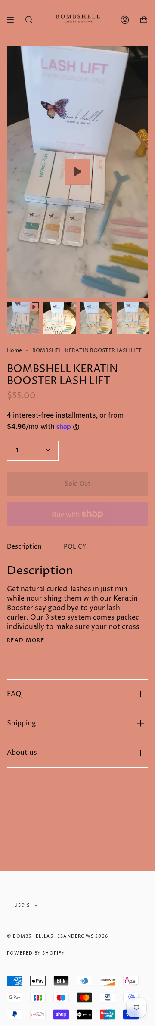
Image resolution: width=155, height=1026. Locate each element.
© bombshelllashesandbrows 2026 (57, 936)
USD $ (22, 905)
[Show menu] (13, 19)
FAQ (14, 694)
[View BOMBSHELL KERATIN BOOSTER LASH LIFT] (77, 172)
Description (24, 546)
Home (14, 350)
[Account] (125, 20)
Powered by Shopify (36, 953)
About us (22, 752)
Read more (25, 640)
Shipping (21, 723)
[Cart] (144, 20)
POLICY (75, 546)
